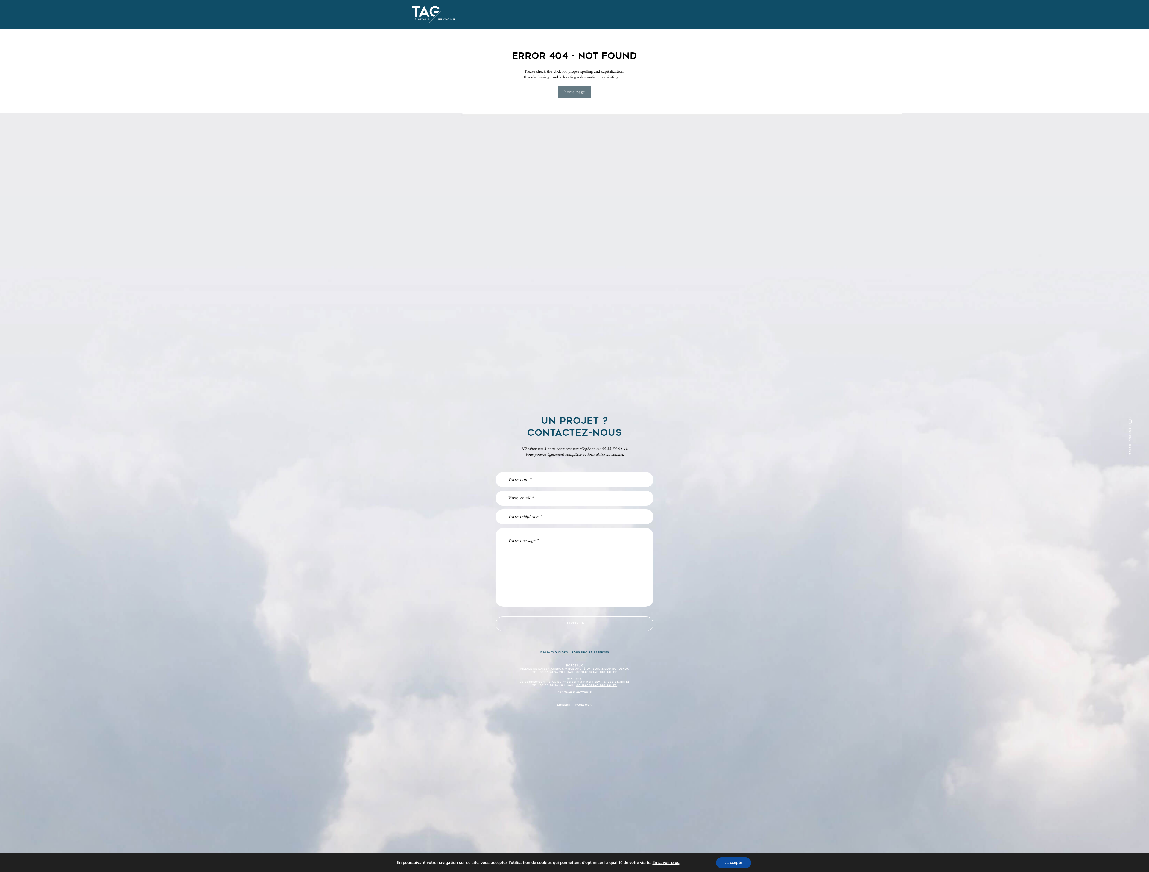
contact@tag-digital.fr (596, 672)
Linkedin (564, 705)
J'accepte (733, 862)
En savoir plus (665, 862)
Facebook (583, 705)
